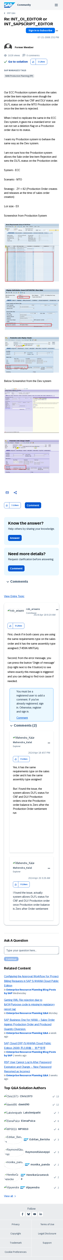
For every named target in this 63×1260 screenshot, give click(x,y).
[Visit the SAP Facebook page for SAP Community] (22, 1214)
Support (47, 1242)
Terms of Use (47, 1224)
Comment (33, 505)
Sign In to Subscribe (40, 30)
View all (8, 1196)
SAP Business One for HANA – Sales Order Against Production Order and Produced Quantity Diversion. (29, 1024)
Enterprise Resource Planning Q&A (27, 1013)
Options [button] (56, 30)
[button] (33, 62)
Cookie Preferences (16, 1252)
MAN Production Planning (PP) (19, 76)
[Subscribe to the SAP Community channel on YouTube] (34, 1214)
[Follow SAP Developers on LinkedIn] (40, 1214)
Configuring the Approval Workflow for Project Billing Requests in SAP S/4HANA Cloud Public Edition (31, 981)
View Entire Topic (14, 596)
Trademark (16, 1242)
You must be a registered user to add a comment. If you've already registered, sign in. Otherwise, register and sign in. (30, 701)
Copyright (15, 1233)
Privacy (15, 1224)
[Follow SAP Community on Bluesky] (28, 1214)
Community (24, 5)
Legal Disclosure (47, 1233)
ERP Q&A (11, 13)
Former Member (24, 47)
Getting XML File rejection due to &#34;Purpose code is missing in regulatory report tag (29, 1005)
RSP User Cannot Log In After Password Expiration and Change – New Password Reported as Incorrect (27, 1067)
